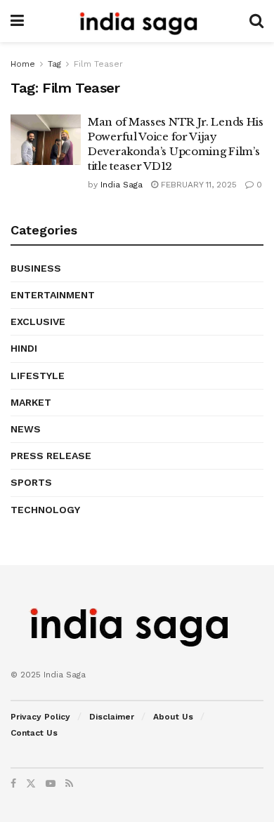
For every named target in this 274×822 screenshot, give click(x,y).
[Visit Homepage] (136, 21)
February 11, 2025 (197, 185)
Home (23, 64)
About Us (173, 717)
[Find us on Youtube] (51, 783)
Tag (54, 64)
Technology (45, 509)
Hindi (24, 348)
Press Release (51, 455)
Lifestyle (38, 375)
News (26, 429)
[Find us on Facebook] (13, 783)
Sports (31, 482)
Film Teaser (98, 64)
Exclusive (38, 321)
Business (36, 268)
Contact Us (34, 733)
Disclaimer (111, 717)
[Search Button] (256, 21)
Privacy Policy (40, 717)
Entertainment (53, 294)
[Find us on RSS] (69, 783)
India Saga (121, 185)
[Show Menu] (17, 21)
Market (31, 402)
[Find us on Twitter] (31, 783)
